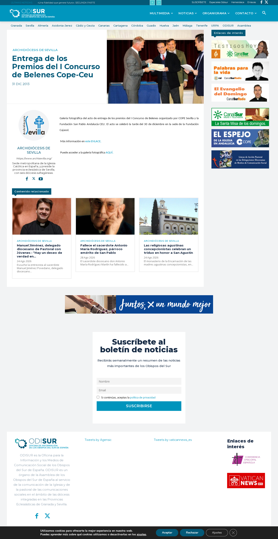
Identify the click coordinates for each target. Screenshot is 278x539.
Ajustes (217, 533)
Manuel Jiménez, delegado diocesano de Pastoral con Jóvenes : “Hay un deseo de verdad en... (39, 250)
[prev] (152, 2)
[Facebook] (261, 2)
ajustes (141, 534)
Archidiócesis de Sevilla (35, 49)
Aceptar (167, 533)
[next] (158, 2)
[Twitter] (266, 2)
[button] (264, 13)
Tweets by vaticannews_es (173, 440)
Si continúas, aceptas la (128, 397)
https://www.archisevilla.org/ (33, 158)
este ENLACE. (93, 141)
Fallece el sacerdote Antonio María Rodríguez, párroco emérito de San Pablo (103, 249)
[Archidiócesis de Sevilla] (34, 125)
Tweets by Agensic (98, 440)
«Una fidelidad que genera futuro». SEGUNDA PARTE (66, 2)
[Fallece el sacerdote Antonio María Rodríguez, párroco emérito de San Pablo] (105, 216)
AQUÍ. (109, 152)
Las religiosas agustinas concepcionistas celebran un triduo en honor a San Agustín (168, 249)
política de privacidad (142, 397)
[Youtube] (41, 179)
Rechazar (192, 533)
